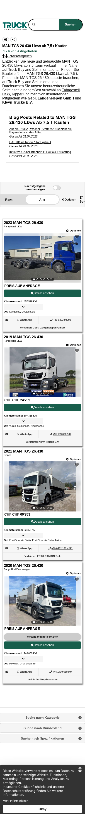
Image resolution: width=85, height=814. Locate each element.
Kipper (17, 94)
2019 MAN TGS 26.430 (23, 337)
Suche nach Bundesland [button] (43, 728)
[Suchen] (34, 24)
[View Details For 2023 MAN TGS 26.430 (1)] (42, 258)
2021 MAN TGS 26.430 (23, 451)
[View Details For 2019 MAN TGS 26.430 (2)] (42, 372)
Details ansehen (44, 293)
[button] (69, 199)
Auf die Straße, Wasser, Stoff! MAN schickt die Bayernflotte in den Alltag (40, 130)
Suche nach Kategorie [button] (42, 717)
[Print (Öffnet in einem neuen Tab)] (5, 39)
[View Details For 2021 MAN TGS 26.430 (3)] (42, 486)
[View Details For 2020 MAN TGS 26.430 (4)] (42, 601)
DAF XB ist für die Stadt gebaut (30, 142)
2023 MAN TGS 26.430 (23, 223)
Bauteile (9, 74)
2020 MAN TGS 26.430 (23, 565)
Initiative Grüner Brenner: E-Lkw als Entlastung (40, 152)
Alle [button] (42, 199)
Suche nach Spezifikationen (42, 738)
